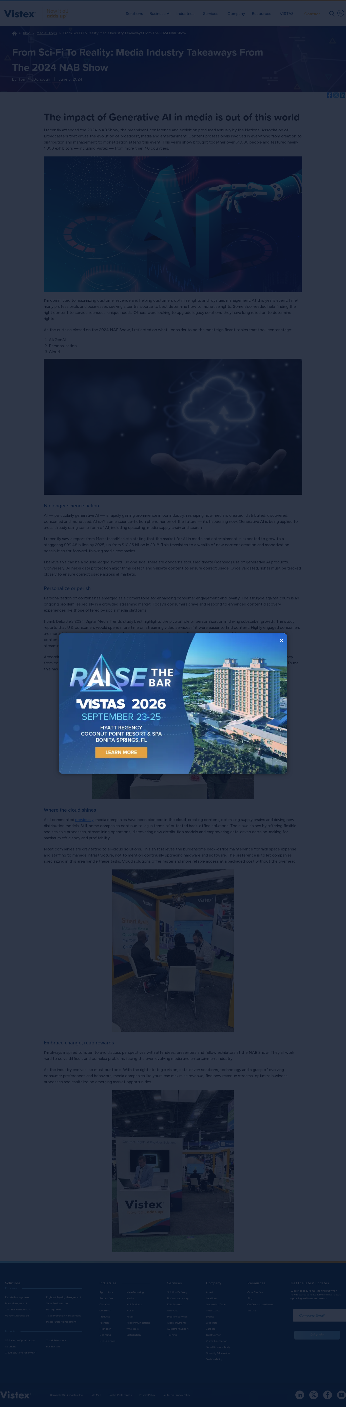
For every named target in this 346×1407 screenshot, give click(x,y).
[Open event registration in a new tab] (116, 703)
